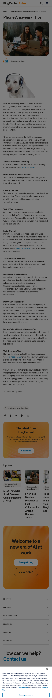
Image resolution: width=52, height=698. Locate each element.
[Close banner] (47, 669)
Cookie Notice (23, 688)
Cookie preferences (26, 695)
